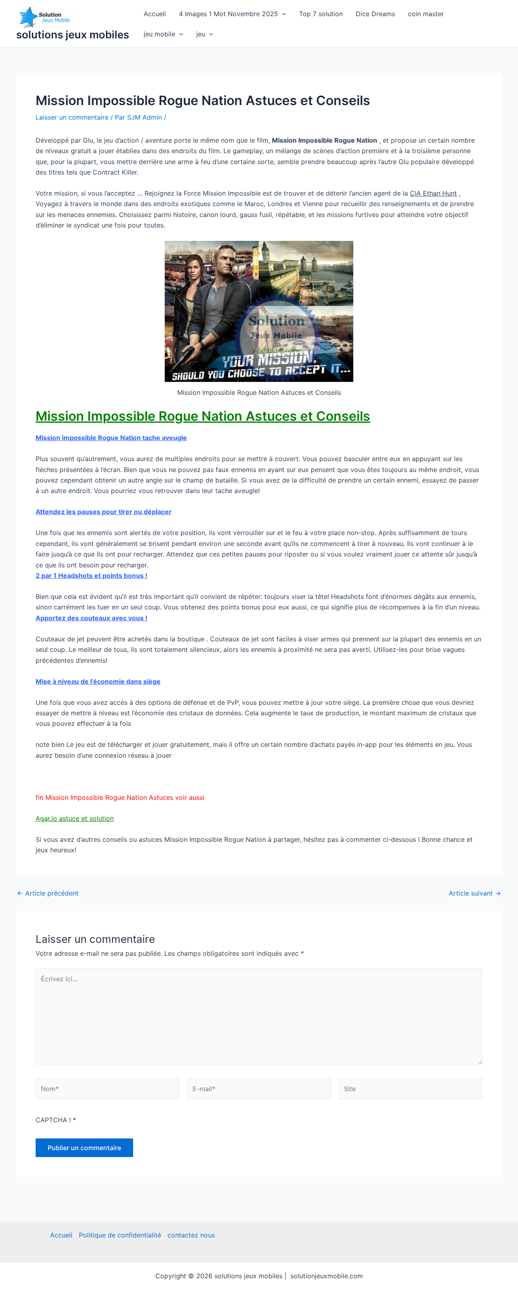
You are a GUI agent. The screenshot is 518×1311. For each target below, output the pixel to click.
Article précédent (48, 893)
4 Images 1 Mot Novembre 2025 (228, 14)
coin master (426, 14)
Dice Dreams (375, 14)
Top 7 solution (321, 14)
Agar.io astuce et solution (75, 818)
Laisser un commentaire (72, 117)
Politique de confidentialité (120, 1235)
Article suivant (475, 893)
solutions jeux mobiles (72, 34)
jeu (200, 34)
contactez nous (191, 1235)
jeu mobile (159, 34)
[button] (282, 14)
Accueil (155, 14)
